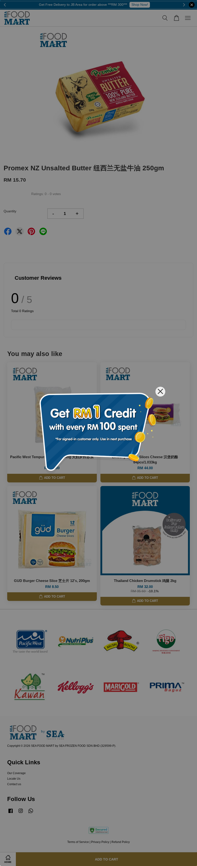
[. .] (98, 433)
